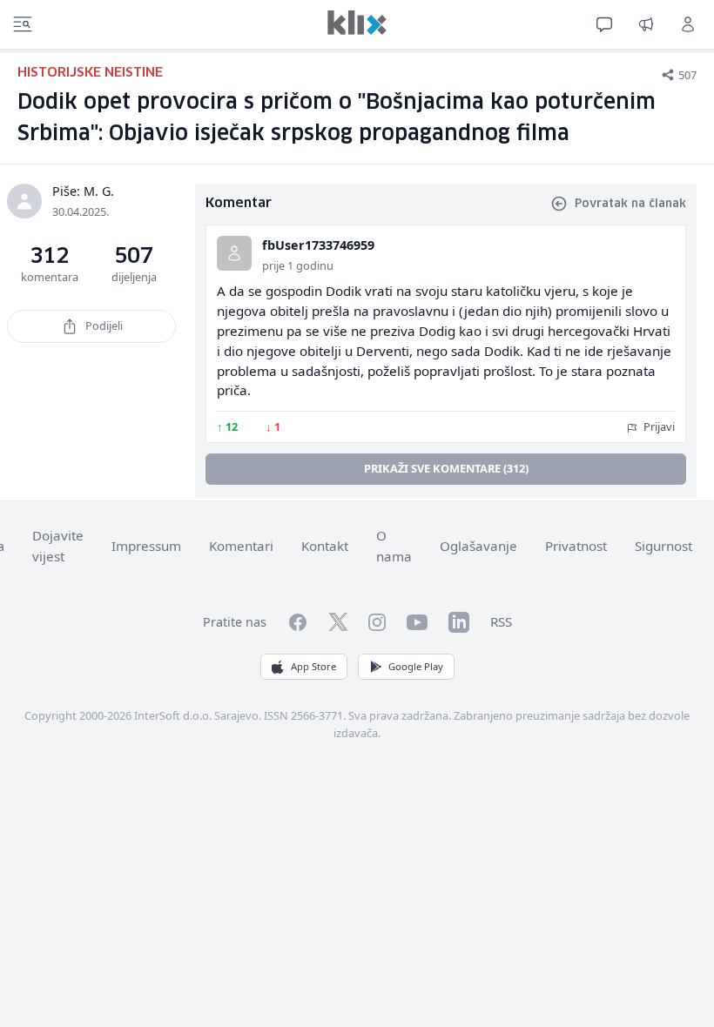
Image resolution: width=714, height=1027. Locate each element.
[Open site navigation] (22, 24)
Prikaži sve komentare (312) (446, 468)
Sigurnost (663, 545)
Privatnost (576, 545)
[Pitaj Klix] (604, 24)
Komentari (241, 545)
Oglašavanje (478, 545)
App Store (313, 666)
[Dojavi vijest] (646, 24)
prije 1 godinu (297, 265)
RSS (501, 621)
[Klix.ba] (357, 22)
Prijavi (658, 426)
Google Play (415, 666)
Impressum (146, 545)
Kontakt (324, 545)
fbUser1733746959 (318, 245)
